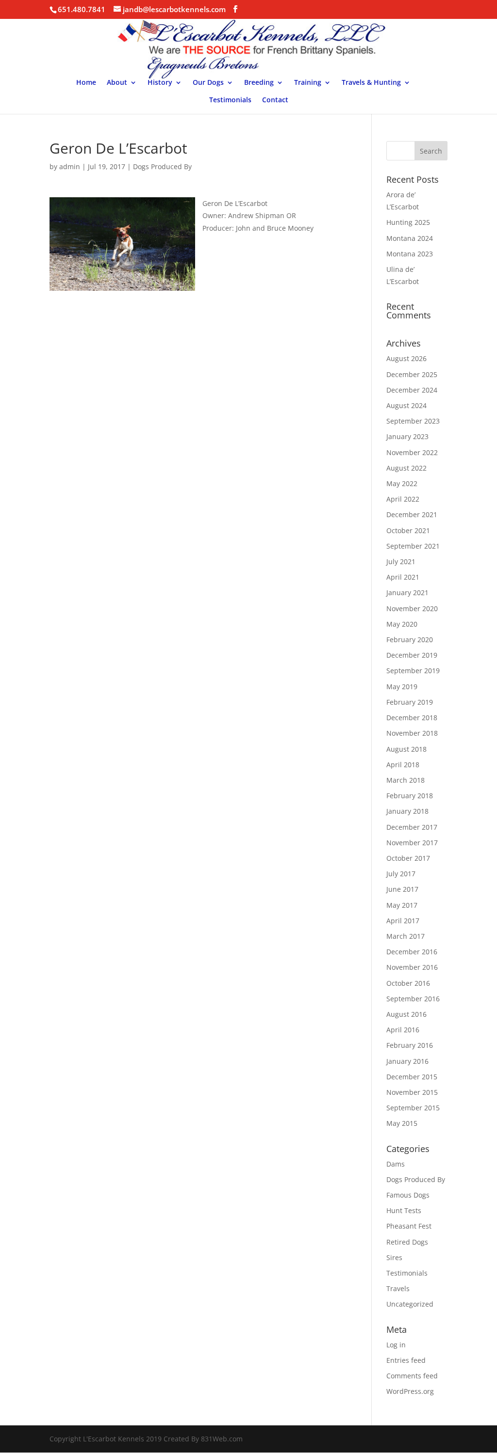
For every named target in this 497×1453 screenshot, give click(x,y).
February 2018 (409, 795)
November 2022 (412, 452)
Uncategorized (409, 1304)
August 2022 (406, 468)
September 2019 (413, 670)
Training (307, 83)
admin (69, 166)
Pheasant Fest (408, 1226)
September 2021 (413, 546)
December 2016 (411, 951)
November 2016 (412, 967)
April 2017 (402, 920)
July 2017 (400, 873)
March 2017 (405, 936)
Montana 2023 (409, 253)
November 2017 (412, 842)
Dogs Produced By (162, 166)
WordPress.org (410, 1391)
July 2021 (400, 561)
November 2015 (412, 1092)
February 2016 (409, 1045)
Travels (398, 1288)
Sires (394, 1257)
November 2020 (412, 608)
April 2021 (402, 577)
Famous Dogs (408, 1195)
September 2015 (413, 1107)
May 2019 (401, 686)
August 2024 (406, 405)
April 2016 (402, 1029)
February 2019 (409, 702)
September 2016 (413, 998)
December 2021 (411, 514)
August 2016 (406, 1014)
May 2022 (401, 483)
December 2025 (411, 374)
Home (86, 83)
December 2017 (411, 827)
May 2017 (401, 905)
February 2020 (409, 639)
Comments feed (412, 1375)
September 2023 (413, 421)
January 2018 (407, 811)
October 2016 (408, 983)
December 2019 (411, 655)
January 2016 (407, 1061)
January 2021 (407, 592)
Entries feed (406, 1360)
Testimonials (230, 100)
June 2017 (402, 889)
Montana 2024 (409, 238)
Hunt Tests (403, 1210)
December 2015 (411, 1076)
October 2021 (408, 530)
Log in (396, 1344)
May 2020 (401, 624)
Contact (275, 100)
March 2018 (405, 780)
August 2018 (406, 749)
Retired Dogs (407, 1242)
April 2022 (402, 499)
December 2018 (411, 717)
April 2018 (402, 764)
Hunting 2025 (408, 222)
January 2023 (407, 436)
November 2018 (412, 733)
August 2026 (406, 358)
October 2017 (408, 858)
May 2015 (401, 1123)
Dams (395, 1164)
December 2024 (411, 390)
